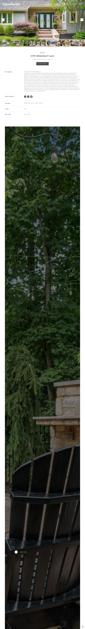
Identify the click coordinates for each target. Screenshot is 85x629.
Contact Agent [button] (42, 63)
